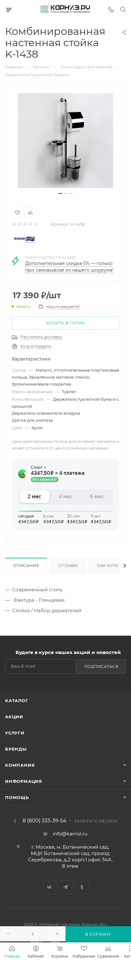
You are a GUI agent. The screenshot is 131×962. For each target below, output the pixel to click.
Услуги (14, 732)
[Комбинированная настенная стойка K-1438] (65, 140)
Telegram (65, 887)
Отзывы (68, 565)
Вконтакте (49, 887)
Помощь (17, 797)
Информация (23, 781)
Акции (14, 716)
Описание (26, 565)
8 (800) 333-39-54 (44, 820)
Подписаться (101, 666)
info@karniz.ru (70, 834)
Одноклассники (82, 887)
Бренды (16, 748)
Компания (20, 765)
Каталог (16, 700)
